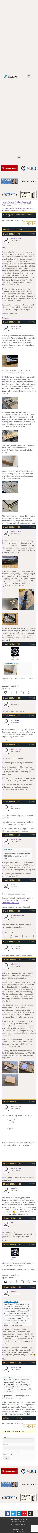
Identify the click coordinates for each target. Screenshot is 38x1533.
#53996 (32, 1218)
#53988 (32, 835)
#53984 (32, 698)
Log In (6, 1458)
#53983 (32, 644)
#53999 (32, 1363)
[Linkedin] (19, 1513)
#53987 (32, 801)
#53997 (32, 1245)
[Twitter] (13, 1513)
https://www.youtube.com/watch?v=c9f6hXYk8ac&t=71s (15, 901)
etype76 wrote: (9, 1377)
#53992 (32, 959)
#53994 (32, 1164)
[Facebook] (7, 1513)
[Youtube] (24, 1513)
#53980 (32, 234)
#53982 (32, 527)
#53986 (32, 745)
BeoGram (14, 204)
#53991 (32, 942)
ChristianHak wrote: (11, 663)
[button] (28, 76)
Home (4, 202)
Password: (5, 1444)
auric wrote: (8, 849)
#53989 (32, 880)
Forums (11, 202)
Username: (6, 1437)
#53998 (32, 1287)
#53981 (32, 322)
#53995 (32, 1184)
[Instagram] (30, 1513)
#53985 (32, 716)
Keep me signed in (7, 1454)
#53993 (32, 1102)
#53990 (32, 911)
